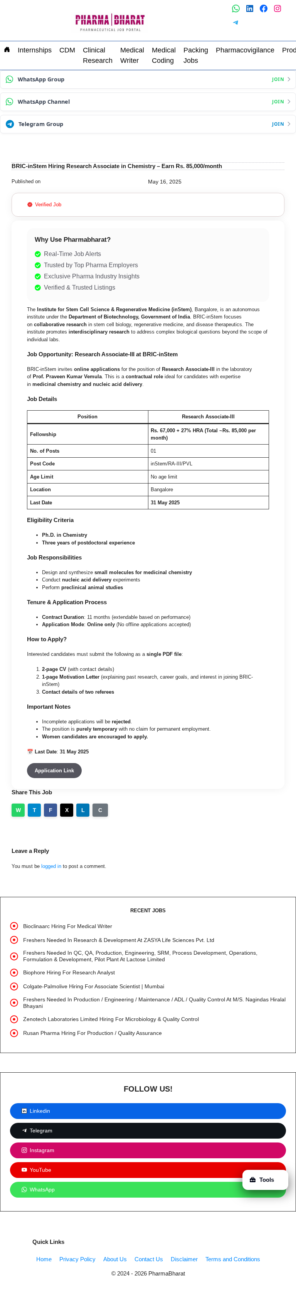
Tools (266, 1179)
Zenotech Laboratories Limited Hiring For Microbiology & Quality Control (111, 1019)
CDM (67, 50)
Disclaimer (184, 1259)
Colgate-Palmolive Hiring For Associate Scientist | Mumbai (93, 986)
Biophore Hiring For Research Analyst (69, 972)
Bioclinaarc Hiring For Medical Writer (67, 926)
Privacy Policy (77, 1259)
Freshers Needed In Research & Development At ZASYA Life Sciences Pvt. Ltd (118, 940)
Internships (35, 50)
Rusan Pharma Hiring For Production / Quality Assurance (92, 1033)
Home (44, 1259)
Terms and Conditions (232, 1259)
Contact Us (149, 1259)
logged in (51, 866)
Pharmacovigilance (245, 50)
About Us (115, 1259)
